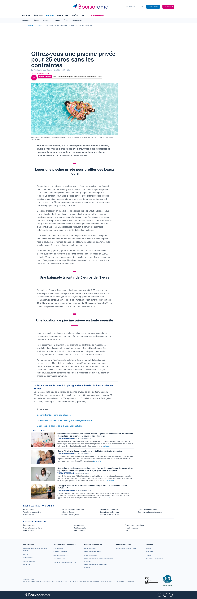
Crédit (57, 20)
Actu (84, 15)
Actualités (26, 20)
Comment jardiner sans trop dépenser (54, 414)
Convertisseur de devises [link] (109, 509)
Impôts (75, 15)
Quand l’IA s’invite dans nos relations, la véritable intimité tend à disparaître (89, 451)
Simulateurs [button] (77, 20)
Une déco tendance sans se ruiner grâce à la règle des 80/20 (64, 420)
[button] (23, 7)
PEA (126, 530)
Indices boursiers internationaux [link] (72, 509)
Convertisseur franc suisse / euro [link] (150, 512)
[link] (25, 554)
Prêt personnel (79, 530)
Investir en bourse (131, 528)
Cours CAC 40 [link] (28, 515)
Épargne (38, 15)
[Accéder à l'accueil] (24, 25)
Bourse (26, 15)
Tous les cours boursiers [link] (32, 512)
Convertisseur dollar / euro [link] (109, 512)
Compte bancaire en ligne (32, 528)
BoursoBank (97, 15)
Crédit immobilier (80, 528)
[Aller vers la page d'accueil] (97, 7)
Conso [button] (66, 20)
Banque (37, 20)
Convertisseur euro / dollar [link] (109, 515)
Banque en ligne (29, 525)
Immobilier (62, 15)
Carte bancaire (28, 530)
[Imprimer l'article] (25, 67)
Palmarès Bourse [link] (67, 512)
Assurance (47, 20)
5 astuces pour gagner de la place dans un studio (59, 425)
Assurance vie (79, 525)
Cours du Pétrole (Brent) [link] (70, 515)
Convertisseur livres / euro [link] (147, 509)
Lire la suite (106, 446)
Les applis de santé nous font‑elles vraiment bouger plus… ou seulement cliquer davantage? (92, 486)
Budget (50, 15)
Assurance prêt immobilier (134, 525)
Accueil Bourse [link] (28, 509)
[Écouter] (34, 77)
